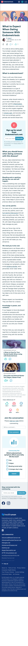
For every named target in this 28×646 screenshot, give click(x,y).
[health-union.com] (9, 515)
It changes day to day (15, 469)
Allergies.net (6, 543)
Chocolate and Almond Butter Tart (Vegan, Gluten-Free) (14, 376)
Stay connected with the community (11, 488)
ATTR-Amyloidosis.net (9, 553)
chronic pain (8, 113)
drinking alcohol (11, 266)
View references (8, 400)
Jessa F (10, 38)
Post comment (14, 432)
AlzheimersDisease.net (9, 545)
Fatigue (11, 463)
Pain (10, 460)
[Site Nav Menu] (26, 1)
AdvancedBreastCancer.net (11, 538)
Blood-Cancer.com (8, 560)
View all (5, 563)
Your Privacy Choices (8, 572)
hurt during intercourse (10, 213)
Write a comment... (10, 427)
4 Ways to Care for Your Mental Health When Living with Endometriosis (13, 354)
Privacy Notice (17, 143)
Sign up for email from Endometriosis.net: (14, 132)
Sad (20, 404)
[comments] (10, 359)
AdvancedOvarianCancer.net (11, 540)
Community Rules (7, 574)
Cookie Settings (19, 572)
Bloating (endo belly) (15, 466)
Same (17, 410)
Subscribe (19, 138)
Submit (14, 473)
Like (6, 404)
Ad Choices (16, 574)
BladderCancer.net (8, 558)
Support (13, 404)
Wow (9, 410)
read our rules (14, 421)
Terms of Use (7, 145)
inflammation (17, 104)
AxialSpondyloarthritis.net (10, 555)
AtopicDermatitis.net (9, 550)
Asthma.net (5, 548)
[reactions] (5, 359)
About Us (4, 568)
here (20, 396)
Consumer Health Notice (9, 570)
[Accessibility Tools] (19, 1)
